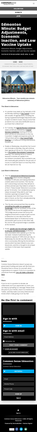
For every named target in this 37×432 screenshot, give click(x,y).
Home (15, 62)
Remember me (10, 341)
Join (18, 16)
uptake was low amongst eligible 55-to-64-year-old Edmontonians (20, 230)
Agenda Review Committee (25, 128)
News (21, 62)
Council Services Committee (18, 131)
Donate (18, 12)
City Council (25, 113)
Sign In (18, 326)
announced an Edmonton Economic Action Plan (20, 177)
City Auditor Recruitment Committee (21, 152)
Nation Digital (27, 423)
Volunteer (18, 9)
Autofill (18, 371)
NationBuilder (17, 423)
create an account (11, 349)
